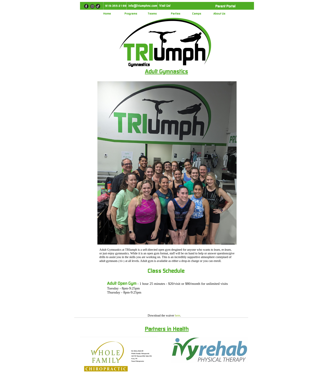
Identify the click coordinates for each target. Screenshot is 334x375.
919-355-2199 (115, 6)
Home (107, 13)
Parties (175, 13)
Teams (152, 13)
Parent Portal (225, 6)
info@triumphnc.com (142, 6)
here (177, 315)
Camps (196, 13)
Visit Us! (164, 6)
